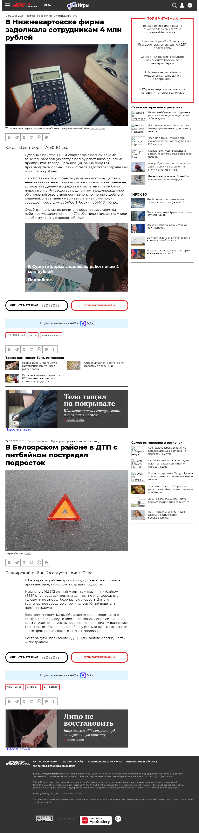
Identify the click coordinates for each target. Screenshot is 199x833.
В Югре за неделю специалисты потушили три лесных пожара (162, 91)
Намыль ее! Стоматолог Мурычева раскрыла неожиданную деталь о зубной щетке (169, 115)
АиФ (28, 553)
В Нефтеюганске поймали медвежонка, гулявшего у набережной (162, 76)
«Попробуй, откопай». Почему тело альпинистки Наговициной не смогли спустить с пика (169, 166)
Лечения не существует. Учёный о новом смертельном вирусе (168, 178)
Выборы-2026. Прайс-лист (141, 761)
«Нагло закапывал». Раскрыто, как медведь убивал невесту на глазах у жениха (170, 128)
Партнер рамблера (66, 818)
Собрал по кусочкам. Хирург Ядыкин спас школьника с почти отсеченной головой (170, 476)
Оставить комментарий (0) (100, 305)
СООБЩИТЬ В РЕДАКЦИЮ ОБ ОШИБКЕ (54, 766)
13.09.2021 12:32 (14, 15)
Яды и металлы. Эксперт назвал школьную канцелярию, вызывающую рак (167, 514)
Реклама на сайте (73, 761)
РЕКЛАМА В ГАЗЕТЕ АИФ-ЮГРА (105, 761)
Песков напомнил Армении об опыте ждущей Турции (169, 213)
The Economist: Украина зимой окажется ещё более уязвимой (165, 201)
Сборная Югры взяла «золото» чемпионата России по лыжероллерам (162, 60)
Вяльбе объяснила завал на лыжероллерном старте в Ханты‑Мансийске (162, 29)
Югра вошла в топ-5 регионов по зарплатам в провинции (104, 364)
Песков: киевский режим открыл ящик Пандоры (167, 226)
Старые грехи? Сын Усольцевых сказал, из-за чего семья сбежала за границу (170, 153)
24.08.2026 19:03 (14, 441)
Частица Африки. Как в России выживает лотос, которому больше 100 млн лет (169, 141)
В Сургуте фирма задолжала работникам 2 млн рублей (73, 269)
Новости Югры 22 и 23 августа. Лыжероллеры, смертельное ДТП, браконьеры (162, 45)
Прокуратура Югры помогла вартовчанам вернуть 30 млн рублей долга (39, 365)
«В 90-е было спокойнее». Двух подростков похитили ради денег (168, 500)
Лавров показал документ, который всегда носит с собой (168, 252)
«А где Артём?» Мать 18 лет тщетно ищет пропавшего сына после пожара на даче (169, 463)
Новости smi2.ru (18, 429)
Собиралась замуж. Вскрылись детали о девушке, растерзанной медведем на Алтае (168, 450)
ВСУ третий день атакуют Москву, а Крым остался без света (168, 239)
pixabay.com (97, 128)
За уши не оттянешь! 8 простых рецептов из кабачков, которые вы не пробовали (170, 489)
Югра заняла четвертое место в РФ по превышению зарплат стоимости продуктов (41, 378)
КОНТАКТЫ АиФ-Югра (45, 761)
